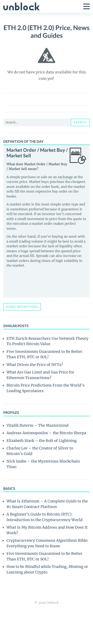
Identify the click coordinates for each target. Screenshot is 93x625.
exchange (65, 177)
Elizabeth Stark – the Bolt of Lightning (41, 440)
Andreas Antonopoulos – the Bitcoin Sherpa (46, 433)
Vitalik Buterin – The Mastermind (37, 425)
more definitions (22, 306)
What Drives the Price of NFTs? (34, 364)
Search (80, 122)
